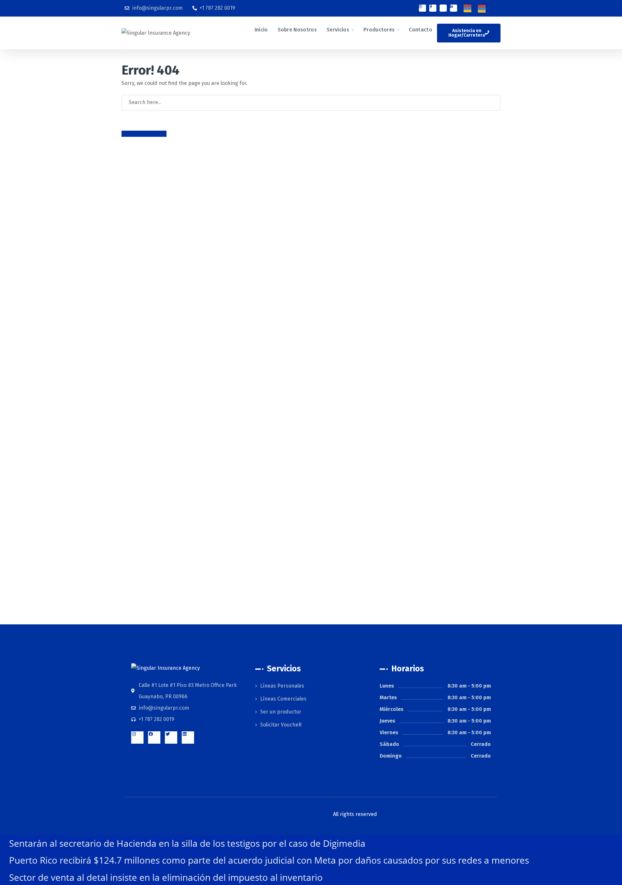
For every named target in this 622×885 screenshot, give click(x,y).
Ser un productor (280, 712)
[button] (469, 33)
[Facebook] (154, 737)
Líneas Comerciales (283, 699)
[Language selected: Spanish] (478, 8)
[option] (483, 9)
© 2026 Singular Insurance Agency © (311, 814)
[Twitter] (171, 737)
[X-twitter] (443, 8)
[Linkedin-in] (453, 8)
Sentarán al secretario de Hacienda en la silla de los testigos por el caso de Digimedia (187, 843)
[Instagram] (422, 8)
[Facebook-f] (432, 8)
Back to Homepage (144, 134)
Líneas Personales (282, 686)
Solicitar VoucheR (281, 725)
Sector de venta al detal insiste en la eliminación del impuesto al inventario (166, 877)
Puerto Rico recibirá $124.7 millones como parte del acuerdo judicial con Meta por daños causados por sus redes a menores (269, 860)
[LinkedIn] (188, 737)
